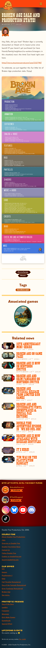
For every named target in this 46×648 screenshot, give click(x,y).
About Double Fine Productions (13, 537)
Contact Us (6, 550)
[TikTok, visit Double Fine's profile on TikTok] (6, 519)
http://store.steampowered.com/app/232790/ (22, 63)
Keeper (4, 572)
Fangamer (5, 611)
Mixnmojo (5, 614)
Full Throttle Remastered (11, 582)
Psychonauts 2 (7, 575)
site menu (21, 480)
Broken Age (6, 592)
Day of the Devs (8, 604)
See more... (6, 595)
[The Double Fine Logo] (8, 5)
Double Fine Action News (11, 547)
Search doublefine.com (10, 560)
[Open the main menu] (40, 3)
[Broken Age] (23, 316)
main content (31, 480)
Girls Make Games (8, 617)
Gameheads (6, 621)
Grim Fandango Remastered (12, 589)
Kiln (3, 569)
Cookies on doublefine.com (11, 556)
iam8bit (5, 607)
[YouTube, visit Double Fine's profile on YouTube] (23, 510)
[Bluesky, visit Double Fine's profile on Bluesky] (14, 510)
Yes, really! (22, 639)
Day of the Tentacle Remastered (14, 585)
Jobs (3, 540)
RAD (3, 579)
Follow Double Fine (9, 553)
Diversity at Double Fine (11, 543)
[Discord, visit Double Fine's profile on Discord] (31, 510)
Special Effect (7, 624)
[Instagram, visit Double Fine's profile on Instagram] (6, 510)
